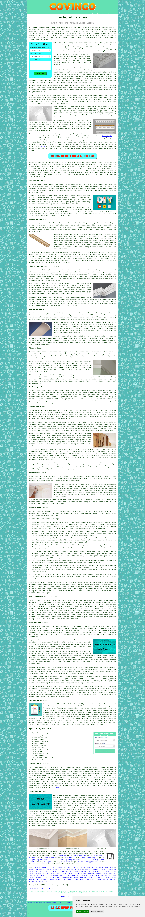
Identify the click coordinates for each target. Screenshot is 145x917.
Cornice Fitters (71, 867)
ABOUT (99, 13)
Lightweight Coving (101, 877)
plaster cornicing (88, 858)
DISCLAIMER (112, 13)
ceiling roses (40, 103)
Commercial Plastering (106, 879)
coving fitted (47, 777)
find (35, 767)
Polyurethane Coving (88, 867)
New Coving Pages (37, 902)
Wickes (42, 146)
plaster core (90, 51)
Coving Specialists (96, 871)
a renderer (61, 856)
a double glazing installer (69, 860)
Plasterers (78, 879)
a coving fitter (95, 853)
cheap (47, 124)
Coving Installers (43, 871)
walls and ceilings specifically (79, 47)
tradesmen (76, 864)
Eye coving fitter (85, 88)
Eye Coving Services (40, 729)
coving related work (45, 722)
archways (32, 658)
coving (60, 31)
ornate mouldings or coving (95, 29)
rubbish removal (50, 858)
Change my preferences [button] (97, 911)
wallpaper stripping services (89, 862)
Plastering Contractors (38, 881)
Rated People (107, 136)
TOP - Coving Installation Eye (41, 888)
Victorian (88, 60)
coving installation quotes (81, 785)
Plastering (90, 879)
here (57, 787)
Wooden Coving (42, 873)
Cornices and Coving (74, 869)
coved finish (111, 90)
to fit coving (52, 35)
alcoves (63, 671)
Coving (87, 869)
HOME (90, 13)
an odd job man (39, 864)
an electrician (80, 856)
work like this (71, 113)
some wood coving (85, 809)
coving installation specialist (85, 95)
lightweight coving (73, 718)
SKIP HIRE (69, 858)
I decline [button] (86, 911)
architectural (88, 686)
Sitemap (30, 902)
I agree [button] (79, 911)
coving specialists (108, 168)
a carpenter (48, 862)
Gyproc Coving (41, 867)
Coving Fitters (99, 869)
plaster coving (58, 582)
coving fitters (56, 172)
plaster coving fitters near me (41, 826)
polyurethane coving (108, 513)
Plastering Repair (64, 879)
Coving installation (37, 162)
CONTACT (105, 13)
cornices (50, 103)
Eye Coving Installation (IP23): (42, 27)
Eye (66, 162)
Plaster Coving (55, 867)
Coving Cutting (109, 873)
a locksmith (65, 862)
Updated (54, 902)
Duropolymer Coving (107, 867)
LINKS (95, 13)
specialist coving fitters (96, 107)
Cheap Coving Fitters (55, 869)
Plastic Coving (65, 871)
